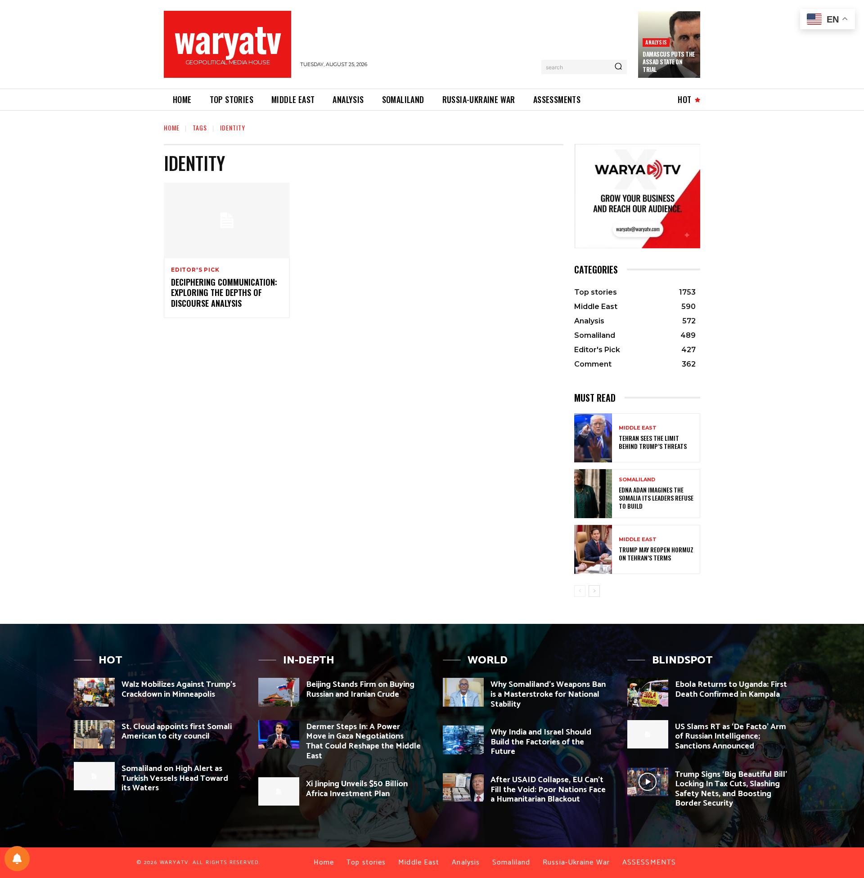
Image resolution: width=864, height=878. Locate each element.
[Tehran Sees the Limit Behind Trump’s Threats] (593, 437)
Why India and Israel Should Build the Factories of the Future (540, 742)
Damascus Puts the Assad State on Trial (669, 61)
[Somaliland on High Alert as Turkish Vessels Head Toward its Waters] (94, 776)
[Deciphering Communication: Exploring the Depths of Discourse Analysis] (227, 220)
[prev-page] (579, 591)
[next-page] (594, 591)
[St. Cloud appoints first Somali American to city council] (94, 734)
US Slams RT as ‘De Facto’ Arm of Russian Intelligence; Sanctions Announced (730, 736)
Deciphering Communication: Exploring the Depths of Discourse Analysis (224, 292)
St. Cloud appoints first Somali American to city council (177, 732)
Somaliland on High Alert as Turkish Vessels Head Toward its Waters (175, 778)
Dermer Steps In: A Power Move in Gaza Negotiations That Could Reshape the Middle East (363, 741)
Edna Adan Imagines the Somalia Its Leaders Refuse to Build (656, 498)
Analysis (656, 42)
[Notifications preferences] (17, 858)
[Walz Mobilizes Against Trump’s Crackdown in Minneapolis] (94, 692)
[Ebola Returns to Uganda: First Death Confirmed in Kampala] (647, 692)
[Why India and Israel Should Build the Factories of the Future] (463, 740)
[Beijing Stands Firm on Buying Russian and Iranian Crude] (278, 692)
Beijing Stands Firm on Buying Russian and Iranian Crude (360, 689)
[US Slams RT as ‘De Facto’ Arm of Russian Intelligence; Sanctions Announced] (647, 734)
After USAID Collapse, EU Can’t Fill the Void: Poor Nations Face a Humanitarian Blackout (548, 789)
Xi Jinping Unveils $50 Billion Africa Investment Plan (357, 789)
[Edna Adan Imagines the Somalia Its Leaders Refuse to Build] (593, 493)
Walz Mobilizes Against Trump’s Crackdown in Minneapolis (179, 689)
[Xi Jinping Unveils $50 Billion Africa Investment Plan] (278, 791)
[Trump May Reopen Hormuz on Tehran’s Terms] (593, 549)
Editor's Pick (195, 270)
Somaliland (637, 479)
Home (172, 127)
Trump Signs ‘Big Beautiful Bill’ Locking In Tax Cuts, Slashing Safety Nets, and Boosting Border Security (731, 789)
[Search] (618, 67)
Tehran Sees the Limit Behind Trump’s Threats (653, 442)
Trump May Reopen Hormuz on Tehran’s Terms (656, 553)
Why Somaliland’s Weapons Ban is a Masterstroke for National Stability (548, 694)
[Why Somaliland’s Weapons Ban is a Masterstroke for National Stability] (463, 692)
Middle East (638, 428)
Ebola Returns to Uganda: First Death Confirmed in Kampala (731, 689)
